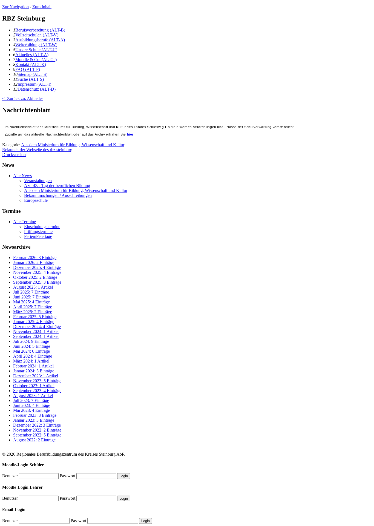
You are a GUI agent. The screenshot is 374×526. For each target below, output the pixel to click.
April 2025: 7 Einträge (32, 306)
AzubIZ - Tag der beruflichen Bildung (57, 185)
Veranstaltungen (38, 180)
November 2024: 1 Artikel (36, 331)
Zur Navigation (15, 6)
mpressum (34, 84)
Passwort (67, 475)
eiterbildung (36, 44)
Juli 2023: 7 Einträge (31, 400)
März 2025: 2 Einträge (32, 311)
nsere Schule (36, 49)
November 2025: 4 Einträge (37, 272)
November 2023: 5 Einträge (37, 380)
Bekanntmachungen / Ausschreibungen (58, 195)
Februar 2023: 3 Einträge (34, 415)
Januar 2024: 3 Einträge (33, 371)
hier (130, 134)
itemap (32, 74)
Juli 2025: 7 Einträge (31, 292)
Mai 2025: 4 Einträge (31, 302)
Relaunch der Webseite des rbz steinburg (37, 149)
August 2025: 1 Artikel (33, 287)
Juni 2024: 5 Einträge (31, 346)
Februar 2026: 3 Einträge (34, 257)
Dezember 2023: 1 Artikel (35, 375)
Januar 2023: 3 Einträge (33, 420)
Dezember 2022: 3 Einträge (37, 425)
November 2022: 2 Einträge (37, 430)
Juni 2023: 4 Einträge (31, 405)
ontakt (30, 64)
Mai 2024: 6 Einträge (31, 351)
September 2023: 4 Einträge (37, 390)
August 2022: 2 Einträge (34, 440)
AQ (27, 69)
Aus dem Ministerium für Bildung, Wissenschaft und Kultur (72, 144)
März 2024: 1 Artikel (31, 361)
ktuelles (31, 54)
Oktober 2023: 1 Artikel (33, 385)
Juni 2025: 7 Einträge (31, 297)
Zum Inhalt (41, 6)
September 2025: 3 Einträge (37, 282)
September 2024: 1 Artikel (36, 336)
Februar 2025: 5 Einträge (34, 316)
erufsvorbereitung (40, 30)
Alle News (22, 175)
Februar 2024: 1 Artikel (33, 366)
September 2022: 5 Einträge (37, 435)
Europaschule (36, 200)
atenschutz (37, 89)
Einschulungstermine (42, 226)
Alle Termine (24, 221)
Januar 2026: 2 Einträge (33, 262)
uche (30, 79)
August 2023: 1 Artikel (33, 395)
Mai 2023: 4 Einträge (31, 410)
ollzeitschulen (36, 35)
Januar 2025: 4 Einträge (33, 321)
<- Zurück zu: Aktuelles (22, 98)
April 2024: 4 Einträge (32, 356)
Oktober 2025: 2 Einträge (35, 277)
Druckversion (14, 154)
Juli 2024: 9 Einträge (31, 341)
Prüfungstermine (38, 231)
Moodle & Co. (36, 59)
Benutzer (10, 475)
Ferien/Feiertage (38, 236)
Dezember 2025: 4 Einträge (37, 267)
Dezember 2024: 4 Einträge (37, 326)
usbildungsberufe (40, 40)
